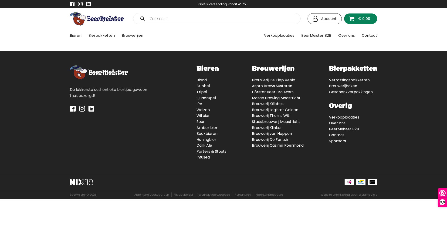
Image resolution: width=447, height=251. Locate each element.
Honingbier (206, 139)
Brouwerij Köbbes (268, 103)
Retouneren (243, 195)
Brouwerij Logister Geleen (275, 109)
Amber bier (206, 127)
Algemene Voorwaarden (151, 195)
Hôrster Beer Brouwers (273, 92)
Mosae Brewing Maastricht (276, 98)
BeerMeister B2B (316, 35)
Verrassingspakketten (349, 80)
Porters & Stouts (211, 151)
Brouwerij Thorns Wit (270, 115)
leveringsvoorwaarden (214, 195)
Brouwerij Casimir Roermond (278, 145)
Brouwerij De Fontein (270, 139)
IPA (199, 103)
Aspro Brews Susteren (272, 86)
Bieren (75, 35)
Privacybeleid (183, 195)
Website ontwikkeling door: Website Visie (349, 195)
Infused (203, 157)
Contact (369, 35)
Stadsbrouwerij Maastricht (276, 121)
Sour (200, 121)
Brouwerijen (132, 35)
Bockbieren (206, 133)
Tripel (201, 92)
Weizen (203, 109)
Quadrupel (206, 98)
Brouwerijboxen (343, 86)
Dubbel (203, 86)
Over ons (346, 35)
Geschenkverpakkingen (351, 92)
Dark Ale (204, 145)
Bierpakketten (101, 35)
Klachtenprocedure (269, 195)
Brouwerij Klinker (267, 127)
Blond (201, 80)
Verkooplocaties (279, 35)
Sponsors (337, 141)
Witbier (203, 115)
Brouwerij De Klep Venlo (273, 80)
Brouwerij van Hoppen (272, 133)
